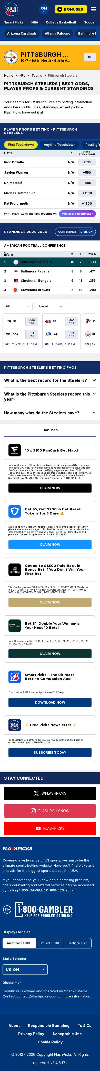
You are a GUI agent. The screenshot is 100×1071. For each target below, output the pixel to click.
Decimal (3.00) (49, 943)
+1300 (87, 203)
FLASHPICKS (54, 828)
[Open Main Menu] (93, 9)
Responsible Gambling (48, 1025)
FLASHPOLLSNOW (53, 811)
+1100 (87, 193)
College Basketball (61, 22)
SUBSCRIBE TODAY (50, 752)
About (14, 1025)
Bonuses (50, 430)
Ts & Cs (85, 1025)
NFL (22, 75)
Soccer (90, 22)
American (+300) (19, 943)
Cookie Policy (50, 1042)
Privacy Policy (31, 1034)
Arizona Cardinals (22, 33)
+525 (87, 162)
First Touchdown (21, 145)
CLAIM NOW (50, 488)
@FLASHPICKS (54, 793)
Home (8, 75)
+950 (87, 183)
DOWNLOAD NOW (50, 702)
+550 (87, 172)
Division (87, 231)
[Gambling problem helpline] (44, 909)
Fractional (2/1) (77, 943)
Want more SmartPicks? (77, 213)
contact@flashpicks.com (36, 996)
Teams (37, 75)
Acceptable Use (67, 1034)
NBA (34, 22)
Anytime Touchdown (59, 145)
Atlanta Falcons (57, 33)
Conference (67, 231)
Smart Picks (13, 22)
